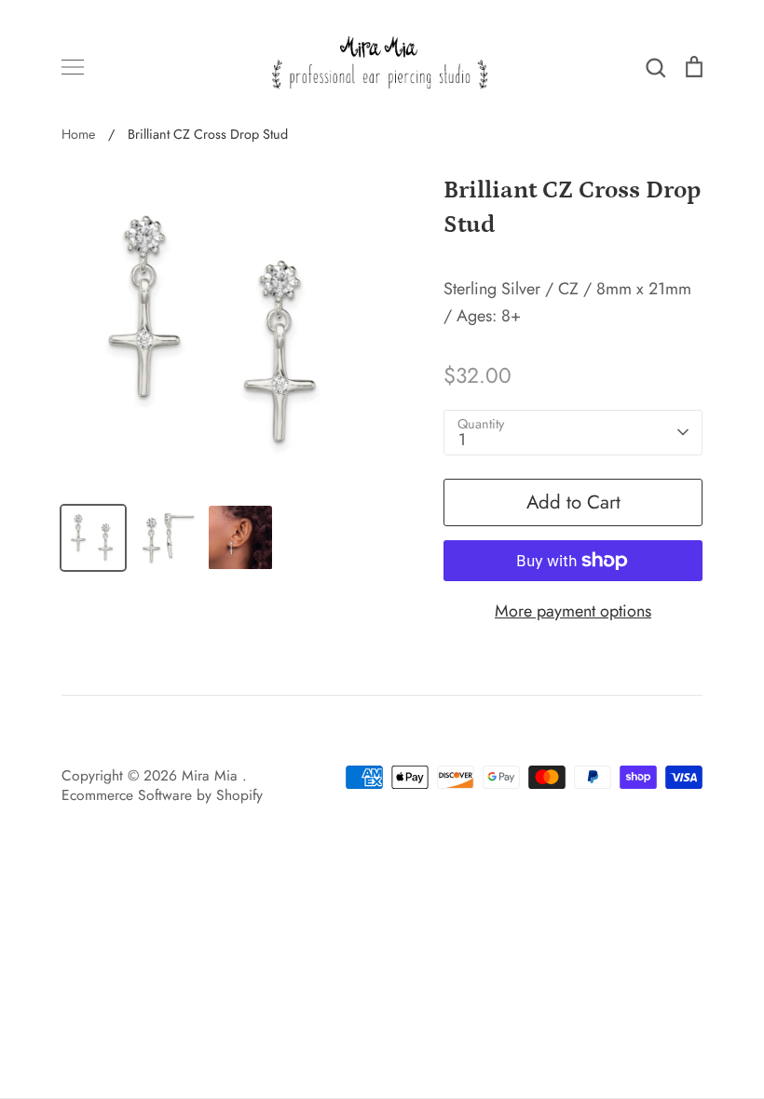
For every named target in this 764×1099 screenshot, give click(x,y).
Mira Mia (212, 775)
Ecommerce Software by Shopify (162, 795)
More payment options (573, 611)
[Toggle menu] (72, 67)
